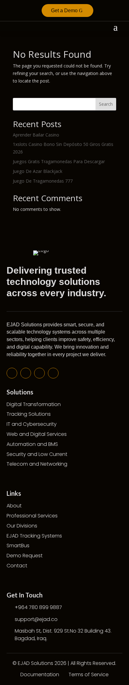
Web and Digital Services (37, 434)
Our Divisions (22, 525)
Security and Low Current (37, 454)
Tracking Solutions (29, 414)
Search (106, 104)
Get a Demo (64, 10)
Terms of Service (89, 674)
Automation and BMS (32, 444)
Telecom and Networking (37, 464)
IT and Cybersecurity (32, 424)
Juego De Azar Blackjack (37, 171)
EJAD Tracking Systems (34, 535)
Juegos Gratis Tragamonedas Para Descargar (59, 161)
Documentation (39, 674)
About (14, 505)
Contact (17, 565)
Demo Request (25, 555)
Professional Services (32, 515)
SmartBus (18, 545)
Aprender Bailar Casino (36, 135)
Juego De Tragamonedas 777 (43, 181)
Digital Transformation (34, 404)
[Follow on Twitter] (25, 373)
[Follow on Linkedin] (39, 373)
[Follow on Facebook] (12, 373)
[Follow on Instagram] (53, 373)
